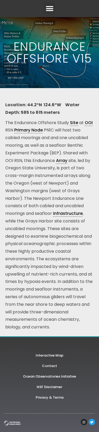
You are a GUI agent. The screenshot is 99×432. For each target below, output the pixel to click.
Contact (49, 365)
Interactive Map (49, 355)
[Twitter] (92, 422)
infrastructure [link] (68, 213)
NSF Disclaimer (49, 386)
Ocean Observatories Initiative (49, 376)
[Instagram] (84, 422)
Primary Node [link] (28, 130)
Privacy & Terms (50, 397)
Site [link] (74, 123)
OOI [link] (89, 123)
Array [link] (61, 160)
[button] (49, 8)
